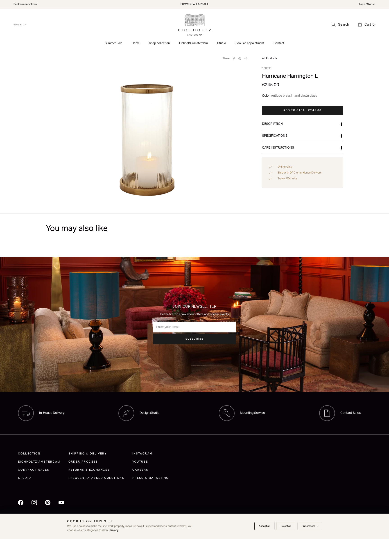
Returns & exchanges (89, 469)
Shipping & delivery (87, 453)
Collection (29, 453)
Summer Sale (113, 43)
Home (136, 43)
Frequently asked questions (96, 478)
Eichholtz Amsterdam (193, 43)
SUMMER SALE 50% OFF (194, 4)
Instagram (142, 453)
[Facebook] (234, 58)
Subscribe (194, 339)
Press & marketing (150, 478)
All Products (269, 58)
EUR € (18, 25)
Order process (83, 461)
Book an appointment (26, 4)
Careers (140, 469)
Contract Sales (34, 469)
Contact (279, 43)
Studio (221, 43)
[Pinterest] (239, 58)
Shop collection (159, 43)
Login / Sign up (367, 4)
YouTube (140, 461)
